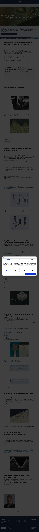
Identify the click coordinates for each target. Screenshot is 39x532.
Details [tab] (19, 259)
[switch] (15, 270)
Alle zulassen (30, 273)
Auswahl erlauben (19, 273)
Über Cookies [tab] (31, 259)
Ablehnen (8, 273)
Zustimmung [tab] (8, 259)
